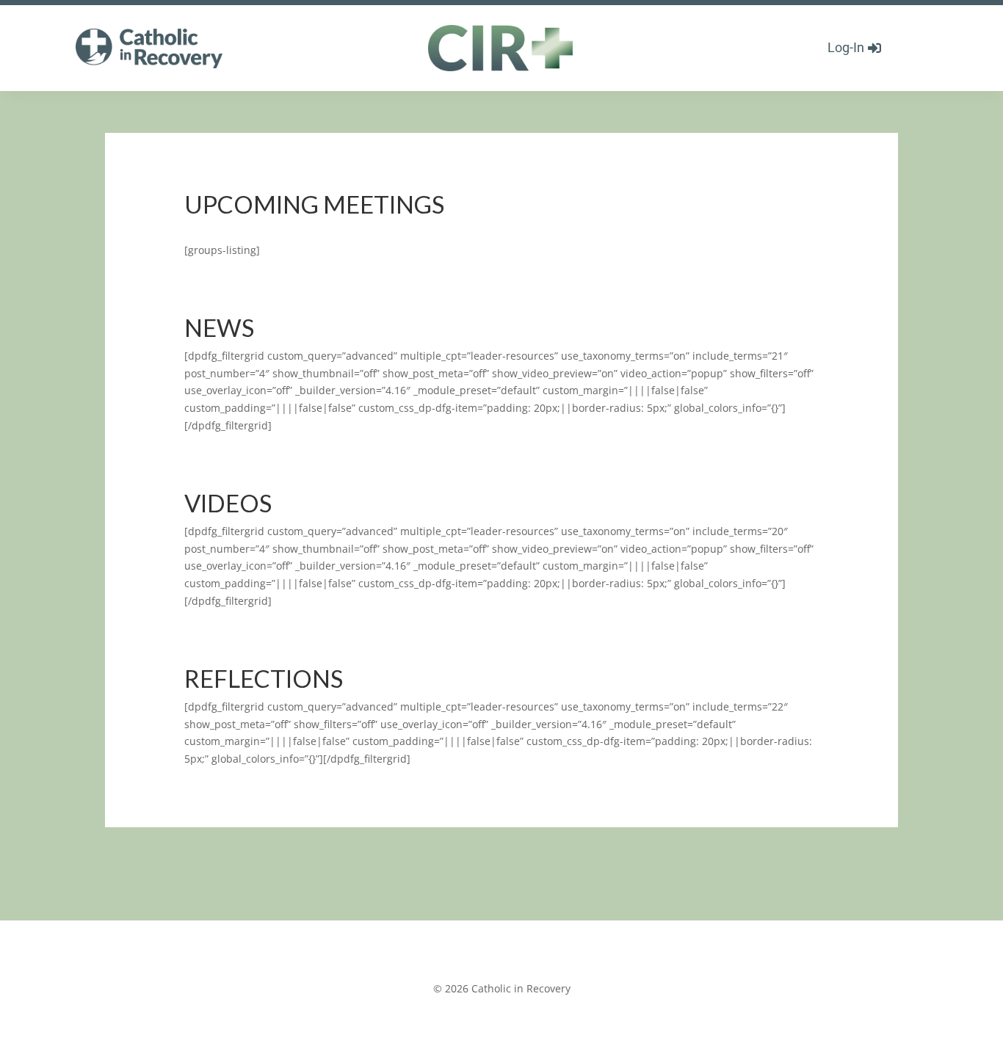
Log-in (846, 47)
